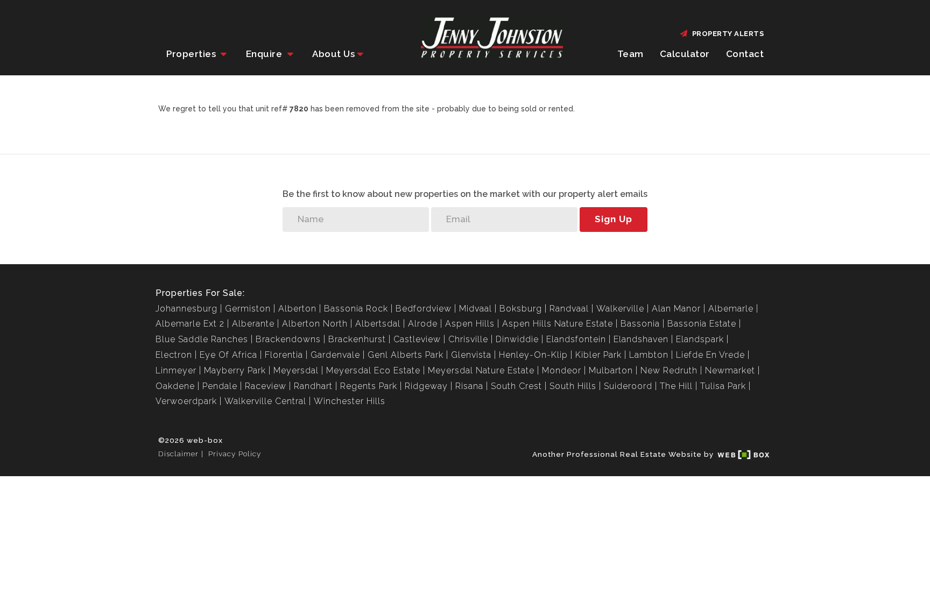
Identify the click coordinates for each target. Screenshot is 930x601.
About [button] (333, 53)
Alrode (423, 324)
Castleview (417, 339)
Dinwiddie (517, 339)
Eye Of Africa (228, 355)
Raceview (265, 386)
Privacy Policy (234, 453)
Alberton (297, 308)
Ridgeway (426, 386)
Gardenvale (335, 355)
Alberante (253, 324)
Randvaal (569, 308)
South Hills (572, 386)
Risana (469, 386)
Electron (174, 355)
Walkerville (620, 308)
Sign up (613, 219)
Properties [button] (192, 53)
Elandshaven (641, 339)
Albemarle (730, 308)
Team (630, 53)
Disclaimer (178, 453)
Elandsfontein (576, 339)
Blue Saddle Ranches (202, 339)
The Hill (676, 386)
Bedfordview (424, 308)
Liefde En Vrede (710, 355)
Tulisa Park (723, 386)
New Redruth (669, 370)
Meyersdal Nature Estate (481, 370)
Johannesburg (186, 308)
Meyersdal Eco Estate (373, 370)
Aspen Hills (470, 324)
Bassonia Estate (701, 324)
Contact (745, 53)
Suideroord (628, 386)
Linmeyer (176, 370)
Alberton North (315, 324)
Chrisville (468, 339)
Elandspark (700, 339)
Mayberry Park (235, 370)
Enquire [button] (265, 53)
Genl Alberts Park (405, 355)
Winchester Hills (349, 401)
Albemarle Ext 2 (190, 324)
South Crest (516, 386)
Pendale (219, 386)
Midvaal (475, 308)
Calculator (685, 53)
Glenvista (471, 355)
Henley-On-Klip (533, 355)
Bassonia (640, 324)
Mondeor (561, 370)
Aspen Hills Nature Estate (557, 324)
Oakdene (175, 386)
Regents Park (368, 386)
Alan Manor (676, 308)
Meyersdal (296, 370)
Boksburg (520, 308)
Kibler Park (598, 355)
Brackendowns (288, 339)
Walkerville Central (265, 401)
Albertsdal (377, 324)
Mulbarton (611, 370)
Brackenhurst (357, 339)
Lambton (648, 355)
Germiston (248, 308)
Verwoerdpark (186, 401)
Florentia (284, 355)
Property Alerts (726, 34)
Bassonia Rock (356, 308)
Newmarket (730, 370)
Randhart (313, 386)
